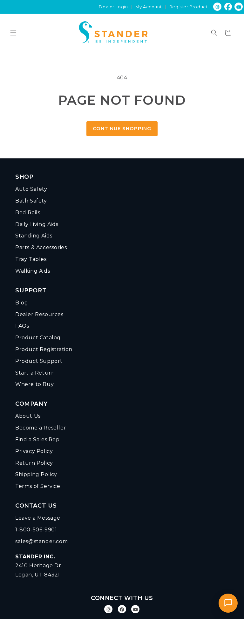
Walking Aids (32, 271)
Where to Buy (34, 384)
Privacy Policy (34, 451)
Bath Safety (31, 201)
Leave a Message (37, 518)
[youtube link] (135, 609)
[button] (13, 33)
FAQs (22, 326)
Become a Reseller (40, 428)
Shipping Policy (36, 474)
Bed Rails (27, 213)
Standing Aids (33, 236)
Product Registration (43, 349)
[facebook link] (228, 7)
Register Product (188, 6)
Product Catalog (38, 338)
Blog (21, 303)
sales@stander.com (41, 541)
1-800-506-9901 (36, 530)
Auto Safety (31, 189)
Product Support (39, 361)
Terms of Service (37, 486)
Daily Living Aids (36, 224)
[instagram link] (217, 6)
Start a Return (35, 373)
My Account (148, 6)
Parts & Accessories (41, 247)
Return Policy (34, 463)
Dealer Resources (39, 314)
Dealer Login (113, 6)
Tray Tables (31, 259)
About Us (28, 416)
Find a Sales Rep (37, 439)
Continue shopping (122, 128)
